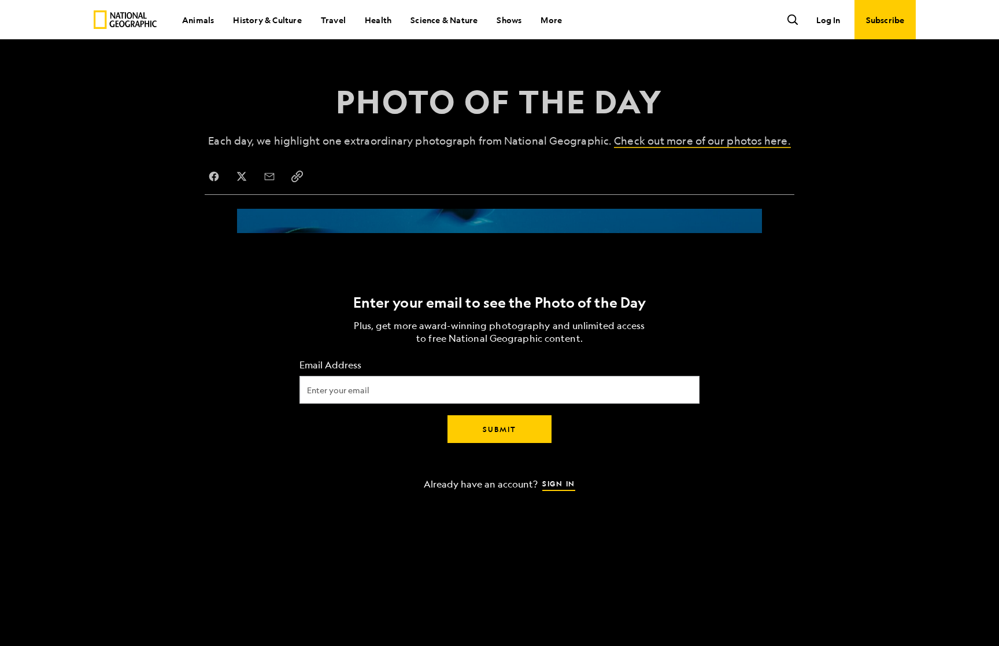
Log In (828, 19)
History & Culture (267, 19)
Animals (198, 19)
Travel (333, 19)
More (551, 19)
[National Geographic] (125, 19)
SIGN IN (558, 483)
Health (378, 19)
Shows (509, 19)
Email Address (330, 364)
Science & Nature (444, 19)
